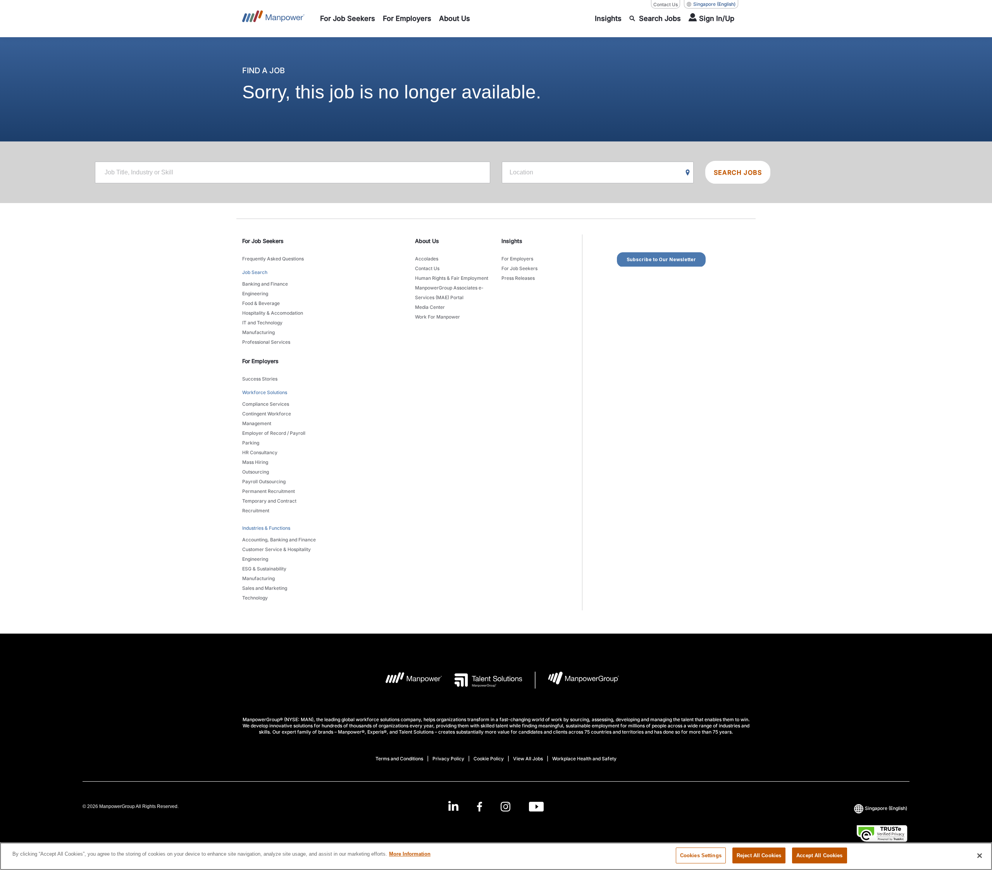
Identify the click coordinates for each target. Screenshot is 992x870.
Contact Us (665, 4)
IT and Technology (262, 323)
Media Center (430, 307)
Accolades (426, 259)
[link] (496, 806)
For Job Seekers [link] (263, 241)
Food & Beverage (261, 303)
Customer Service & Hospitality (276, 549)
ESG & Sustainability (264, 569)
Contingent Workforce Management (266, 418)
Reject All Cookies (759, 855)
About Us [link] (427, 241)
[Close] (979, 855)
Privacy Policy (448, 758)
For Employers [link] (260, 361)
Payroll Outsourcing (264, 481)
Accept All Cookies (819, 855)
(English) (714, 4)
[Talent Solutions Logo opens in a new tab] (482, 680)
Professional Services (266, 342)
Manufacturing (258, 332)
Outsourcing (255, 472)
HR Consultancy (259, 452)
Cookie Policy (489, 758)
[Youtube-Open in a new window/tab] (536, 806)
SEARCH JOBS (738, 172)
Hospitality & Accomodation (272, 313)
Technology (255, 598)
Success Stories (259, 379)
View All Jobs (528, 758)
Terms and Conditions (399, 758)
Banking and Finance (265, 284)
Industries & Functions (266, 528)
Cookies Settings (701, 855)
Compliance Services (265, 404)
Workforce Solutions (264, 392)
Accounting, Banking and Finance (279, 540)
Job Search (254, 272)
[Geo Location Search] (688, 173)
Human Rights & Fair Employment (451, 278)
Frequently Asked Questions (273, 259)
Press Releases (518, 278)
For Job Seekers (519, 268)
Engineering (255, 293)
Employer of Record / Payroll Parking (273, 438)
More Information (410, 854)
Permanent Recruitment (268, 491)
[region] (496, 856)
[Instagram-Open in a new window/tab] (506, 806)
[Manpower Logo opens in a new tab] (408, 680)
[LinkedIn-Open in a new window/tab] (453, 806)
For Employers (517, 259)
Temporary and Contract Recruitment (269, 505)
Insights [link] (511, 241)
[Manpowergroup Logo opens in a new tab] (577, 680)
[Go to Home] (273, 18)
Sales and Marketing (264, 588)
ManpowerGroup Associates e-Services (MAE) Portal (449, 292)
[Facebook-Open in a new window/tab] (479, 806)
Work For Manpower (437, 317)
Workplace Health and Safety (584, 758)
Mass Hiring (255, 462)
